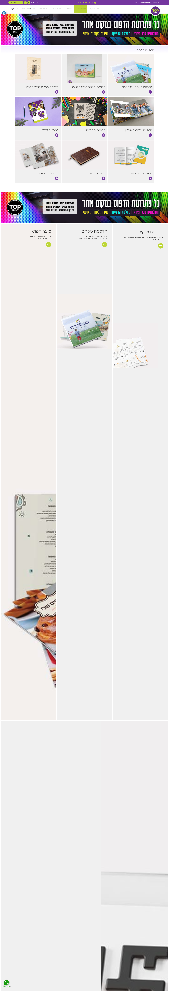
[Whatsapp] (25, 2)
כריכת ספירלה (49, 130)
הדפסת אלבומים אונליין (138, 130)
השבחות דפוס (97, 173)
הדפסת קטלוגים (48, 173)
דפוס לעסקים (43, 9)
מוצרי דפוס (69, 9)
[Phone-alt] (28, 2)
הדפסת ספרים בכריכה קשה (88, 87)
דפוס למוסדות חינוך (28, 9)
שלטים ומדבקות (56, 9)
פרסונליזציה (156, 2)
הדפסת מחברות (95, 130)
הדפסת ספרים (81, 9)
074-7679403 (36, 2)
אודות (136, 2)
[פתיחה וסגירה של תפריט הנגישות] (4, 13)
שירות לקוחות (14, 9)
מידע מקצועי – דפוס (145, 2)
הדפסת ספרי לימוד (141, 173)
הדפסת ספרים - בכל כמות (136, 87)
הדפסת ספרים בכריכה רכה (42, 87)
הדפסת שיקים (94, 9)
